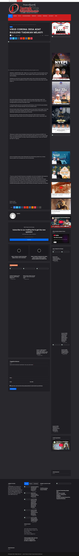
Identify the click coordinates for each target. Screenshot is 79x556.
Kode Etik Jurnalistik (60, 493)
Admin (13, 35)
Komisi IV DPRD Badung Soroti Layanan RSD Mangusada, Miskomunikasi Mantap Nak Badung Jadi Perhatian (42, 352)
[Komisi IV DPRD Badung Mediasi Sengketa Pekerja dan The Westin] (65, 346)
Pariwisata (34, 15)
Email (11, 381)
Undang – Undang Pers (61, 494)
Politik (19, 15)
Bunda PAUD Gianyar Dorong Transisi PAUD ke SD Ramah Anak (29, 276)
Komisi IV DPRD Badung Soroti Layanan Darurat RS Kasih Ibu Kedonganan (56, 428)
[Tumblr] (18, 38)
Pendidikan (45, 15)
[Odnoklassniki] (29, 38)
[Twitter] (13, 38)
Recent (31, 483)
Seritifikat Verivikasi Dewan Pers (63, 497)
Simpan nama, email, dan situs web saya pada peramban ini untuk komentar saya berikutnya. (27, 385)
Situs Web (31, 381)
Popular (26, 483)
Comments (36, 483)
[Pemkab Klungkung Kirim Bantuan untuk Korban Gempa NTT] (16, 271)
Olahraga (39, 15)
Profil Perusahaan (44, 488)
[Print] (40, 207)
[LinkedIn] (16, 38)
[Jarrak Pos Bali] (24, 9)
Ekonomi (15, 15)
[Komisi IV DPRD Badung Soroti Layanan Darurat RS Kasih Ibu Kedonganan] (57, 384)
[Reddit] (24, 38)
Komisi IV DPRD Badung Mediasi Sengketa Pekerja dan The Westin (64, 351)
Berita (10, 15)
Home (11, 24)
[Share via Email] (38, 207)
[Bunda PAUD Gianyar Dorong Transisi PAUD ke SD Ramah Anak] (29, 271)
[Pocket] (31, 38)
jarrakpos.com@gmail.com (31, 533)
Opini (56, 15)
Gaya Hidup (51, 15)
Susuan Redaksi (43, 489)
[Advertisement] (29, 90)
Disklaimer (58, 495)
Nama (11, 377)
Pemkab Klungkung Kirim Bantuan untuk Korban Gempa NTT (15, 276)
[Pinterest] (21, 38)
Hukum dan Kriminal (26, 15)
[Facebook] (11, 38)
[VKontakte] (26, 38)
